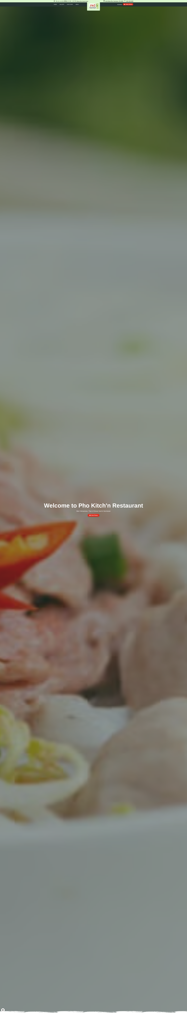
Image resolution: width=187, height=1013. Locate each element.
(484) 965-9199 (129, 1)
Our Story (70, 4)
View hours (82, 1)
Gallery (62, 4)
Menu (77, 4)
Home (55, 4)
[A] (3, 1010)
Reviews (119, 4)
